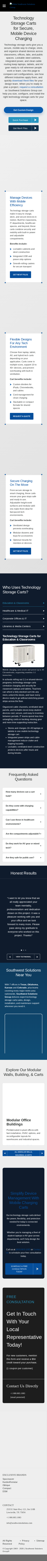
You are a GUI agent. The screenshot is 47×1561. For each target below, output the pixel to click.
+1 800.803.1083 (17, 1393)
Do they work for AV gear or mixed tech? (23, 845)
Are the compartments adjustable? (23, 834)
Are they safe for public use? (23, 857)
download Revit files (23, 80)
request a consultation (31, 87)
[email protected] (17, 1397)
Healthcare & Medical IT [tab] (15, 611)
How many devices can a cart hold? (23, 794)
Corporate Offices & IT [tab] (15, 618)
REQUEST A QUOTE (21, 416)
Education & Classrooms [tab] (16, 603)
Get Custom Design (23, 110)
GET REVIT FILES (20, 274)
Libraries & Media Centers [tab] (17, 626)
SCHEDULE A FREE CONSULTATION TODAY (19, 1269)
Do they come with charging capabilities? (23, 808)
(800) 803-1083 (23, 1249)
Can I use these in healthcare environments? (23, 822)
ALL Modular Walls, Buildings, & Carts (24, 1153)
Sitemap (40, 1541)
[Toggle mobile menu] (4, 6)
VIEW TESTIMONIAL (23, 957)
